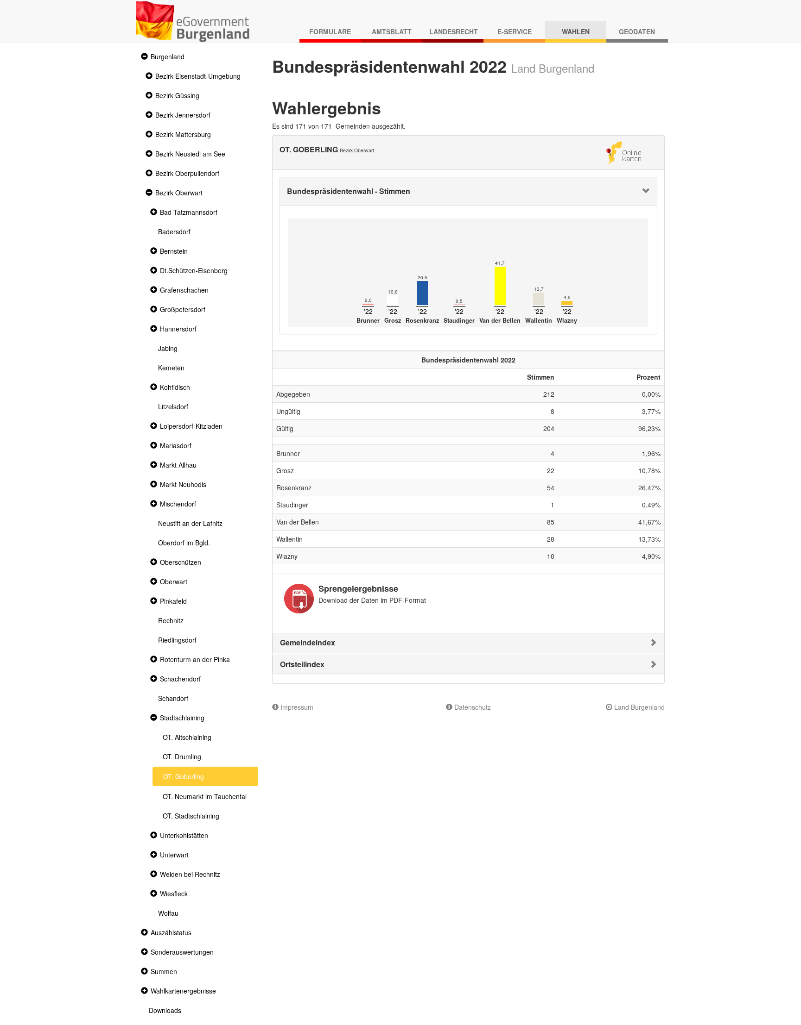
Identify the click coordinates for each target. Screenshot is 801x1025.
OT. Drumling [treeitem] (182, 756)
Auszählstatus (171, 932)
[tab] (468, 191)
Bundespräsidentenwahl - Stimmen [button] (348, 191)
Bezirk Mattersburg (183, 134)
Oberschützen (180, 562)
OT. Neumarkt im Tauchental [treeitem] (205, 796)
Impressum (296, 707)
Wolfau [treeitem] (168, 913)
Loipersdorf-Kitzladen (191, 426)
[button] (143, 57)
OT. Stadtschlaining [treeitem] (191, 815)
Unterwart (174, 854)
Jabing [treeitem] (168, 348)
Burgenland (167, 56)
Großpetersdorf (182, 309)
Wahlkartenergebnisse (183, 990)
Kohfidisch (175, 387)
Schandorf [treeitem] (173, 698)
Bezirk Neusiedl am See (190, 153)
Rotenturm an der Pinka (195, 659)
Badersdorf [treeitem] (174, 231)
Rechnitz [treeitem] (171, 620)
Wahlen (576, 31)
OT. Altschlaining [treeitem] (187, 737)
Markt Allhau (178, 464)
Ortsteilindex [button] (302, 664)
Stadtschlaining (182, 717)
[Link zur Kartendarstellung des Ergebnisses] (624, 151)
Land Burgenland (638, 707)
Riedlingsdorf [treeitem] (177, 639)
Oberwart (173, 581)
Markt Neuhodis (183, 484)
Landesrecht (453, 31)
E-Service (514, 31)
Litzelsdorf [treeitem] (173, 406)
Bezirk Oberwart (179, 192)
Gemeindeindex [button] (307, 642)
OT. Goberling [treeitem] (183, 776)
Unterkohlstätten (184, 835)
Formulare (330, 31)
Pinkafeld (173, 601)
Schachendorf (180, 678)
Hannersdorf (178, 328)
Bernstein (174, 251)
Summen (164, 971)
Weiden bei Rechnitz (190, 874)
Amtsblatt (392, 31)
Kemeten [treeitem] (171, 367)
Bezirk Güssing (177, 95)
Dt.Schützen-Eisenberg (194, 270)
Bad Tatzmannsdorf (188, 212)
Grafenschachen (184, 289)
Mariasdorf (175, 445)
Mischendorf (178, 503)
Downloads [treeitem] (165, 1010)
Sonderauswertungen (182, 951)
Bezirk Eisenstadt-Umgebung (198, 76)
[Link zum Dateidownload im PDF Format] (299, 598)
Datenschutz (471, 707)
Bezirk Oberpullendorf (187, 173)
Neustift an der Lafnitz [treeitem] (190, 523)
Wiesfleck (174, 893)
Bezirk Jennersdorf (182, 114)
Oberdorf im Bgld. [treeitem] (184, 542)
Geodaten (637, 31)
